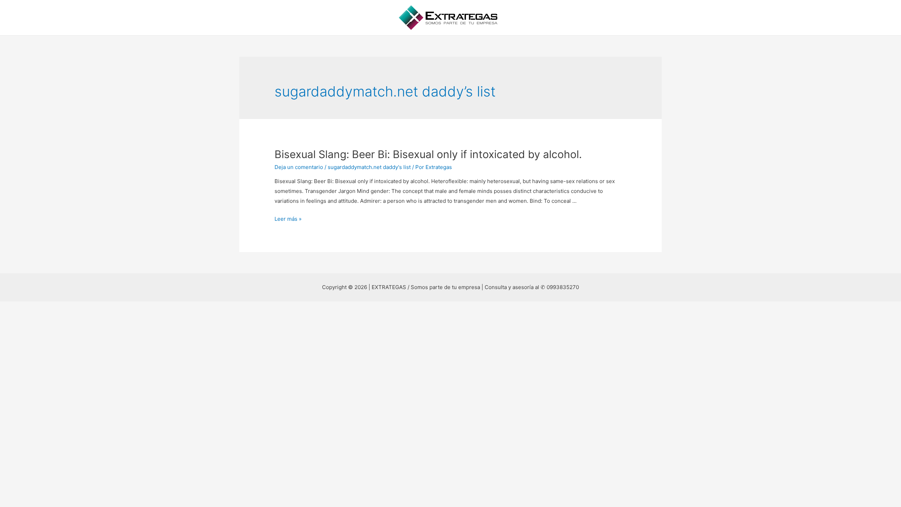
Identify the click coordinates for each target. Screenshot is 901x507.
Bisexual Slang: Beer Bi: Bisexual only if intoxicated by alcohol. (428, 154)
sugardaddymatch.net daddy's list (369, 167)
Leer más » (288, 218)
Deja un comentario (299, 167)
